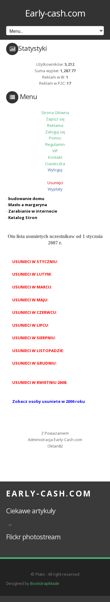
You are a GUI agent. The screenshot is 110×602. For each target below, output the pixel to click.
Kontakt (55, 157)
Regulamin (55, 144)
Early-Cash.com (49, 493)
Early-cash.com (55, 13)
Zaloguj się (55, 132)
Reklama (55, 125)
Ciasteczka (55, 163)
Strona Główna (55, 112)
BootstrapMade (44, 583)
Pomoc (55, 138)
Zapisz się (55, 119)
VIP (55, 151)
